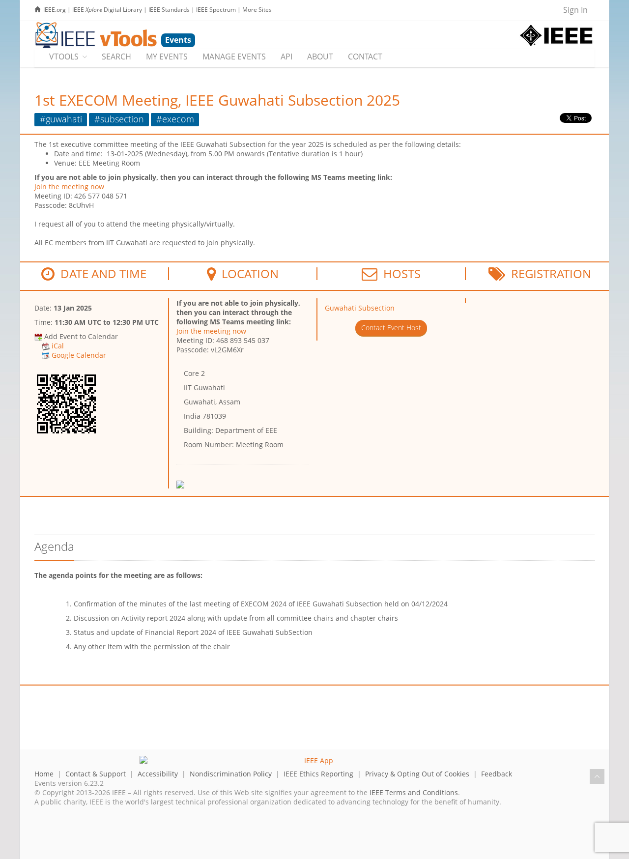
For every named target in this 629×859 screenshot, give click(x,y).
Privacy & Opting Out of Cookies (417, 773)
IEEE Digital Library (107, 9)
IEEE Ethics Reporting (318, 773)
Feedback (496, 773)
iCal (58, 345)
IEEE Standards (169, 9)
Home (44, 773)
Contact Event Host (391, 327)
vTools (64, 56)
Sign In (575, 9)
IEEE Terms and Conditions (414, 792)
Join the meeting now (69, 186)
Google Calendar (79, 355)
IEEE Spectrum (216, 9)
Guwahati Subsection (360, 308)
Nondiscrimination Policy (231, 773)
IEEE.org (54, 9)
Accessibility (158, 773)
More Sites (257, 9)
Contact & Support (95, 773)
